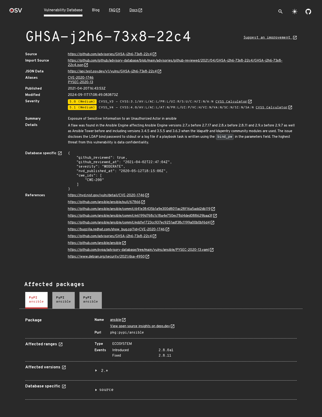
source (106, 390)
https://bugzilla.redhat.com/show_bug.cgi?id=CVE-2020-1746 (116, 229)
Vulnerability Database (63, 10)
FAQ (112, 10)
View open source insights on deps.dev (140, 326)
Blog (95, 10)
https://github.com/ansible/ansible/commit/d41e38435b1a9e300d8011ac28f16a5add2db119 (139, 209)
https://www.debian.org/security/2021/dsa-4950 (106, 257)
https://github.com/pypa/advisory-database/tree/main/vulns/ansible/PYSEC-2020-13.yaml (138, 250)
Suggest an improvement (268, 37)
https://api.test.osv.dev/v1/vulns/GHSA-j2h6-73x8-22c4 (112, 71)
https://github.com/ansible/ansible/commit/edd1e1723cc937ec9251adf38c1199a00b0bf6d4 (139, 222)
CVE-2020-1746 (81, 78)
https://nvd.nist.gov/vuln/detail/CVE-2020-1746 (106, 195)
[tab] (36, 300)
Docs (133, 10)
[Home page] (15, 12)
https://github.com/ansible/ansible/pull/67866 (104, 202)
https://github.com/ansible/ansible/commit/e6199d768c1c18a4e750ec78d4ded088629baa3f (140, 216)
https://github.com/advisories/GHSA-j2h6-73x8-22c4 (110, 54)
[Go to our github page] (308, 11)
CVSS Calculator (231, 102)
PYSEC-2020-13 (80, 82)
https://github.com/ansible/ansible (94, 243)
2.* (104, 371)
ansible (115, 320)
